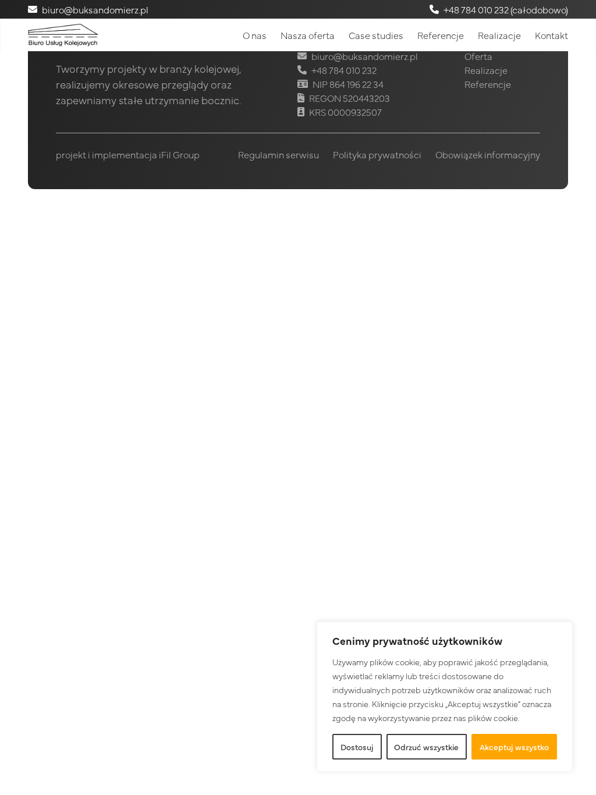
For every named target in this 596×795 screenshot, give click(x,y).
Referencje (440, 35)
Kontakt (551, 35)
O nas (255, 35)
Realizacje (499, 35)
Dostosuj (357, 747)
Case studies (376, 35)
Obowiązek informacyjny (487, 154)
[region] (445, 697)
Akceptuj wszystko (514, 747)
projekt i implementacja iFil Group (128, 154)
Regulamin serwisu (278, 154)
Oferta (478, 55)
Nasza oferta (308, 35)
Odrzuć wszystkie (426, 747)
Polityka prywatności (377, 154)
